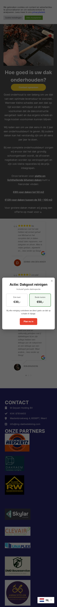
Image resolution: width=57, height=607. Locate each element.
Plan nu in (28, 321)
